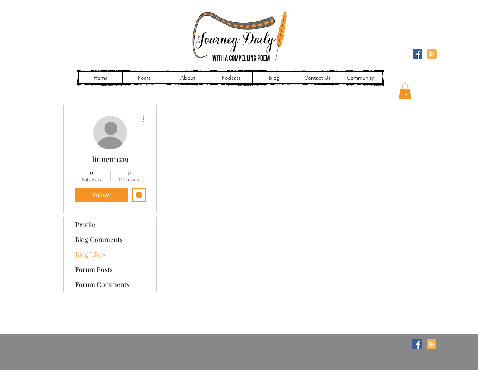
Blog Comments (99, 239)
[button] (405, 91)
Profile (85, 224)
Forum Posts (94, 269)
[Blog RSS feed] (432, 54)
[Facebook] (417, 54)
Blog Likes (90, 254)
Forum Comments (102, 284)
